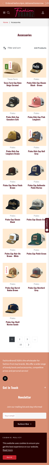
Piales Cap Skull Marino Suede (12, 323)
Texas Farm (12, 79)
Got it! (9, 457)
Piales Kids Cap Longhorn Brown (13, 152)
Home (5, 22)
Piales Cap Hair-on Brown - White (13, 254)
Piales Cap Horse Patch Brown (12, 186)
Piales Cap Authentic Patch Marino (36, 186)
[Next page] (28, 344)
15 (21, 344)
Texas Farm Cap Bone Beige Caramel (13, 84)
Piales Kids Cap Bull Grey (36, 152)
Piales (36, 79)
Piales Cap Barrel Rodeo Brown (12, 289)
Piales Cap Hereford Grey (36, 289)
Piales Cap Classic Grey (36, 219)
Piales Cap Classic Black (12, 220)
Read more (8, 450)
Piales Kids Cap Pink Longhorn (36, 118)
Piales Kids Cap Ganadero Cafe (12, 118)
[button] (46, 3)
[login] (41, 12)
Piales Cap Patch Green (36, 253)
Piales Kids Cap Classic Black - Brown (36, 84)
